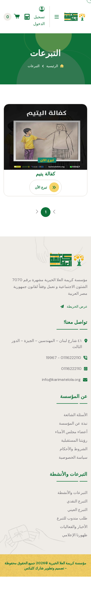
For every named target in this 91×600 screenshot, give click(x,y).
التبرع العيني (77, 509)
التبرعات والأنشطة (72, 492)
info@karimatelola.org (61, 379)
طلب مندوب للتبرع (72, 518)
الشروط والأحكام (73, 448)
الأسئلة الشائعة (75, 414)
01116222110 (71, 368)
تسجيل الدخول (39, 20)
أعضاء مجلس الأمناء (71, 431)
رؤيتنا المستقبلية (74, 440)
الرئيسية (52, 66)
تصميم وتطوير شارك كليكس (44, 568)
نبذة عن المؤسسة (73, 423)
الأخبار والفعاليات (73, 526)
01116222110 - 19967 (63, 357)
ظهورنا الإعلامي (74, 534)
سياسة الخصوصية (73, 457)
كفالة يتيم (45, 173)
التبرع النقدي (77, 501)
